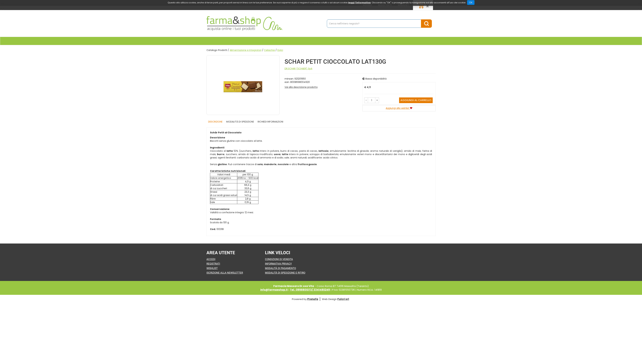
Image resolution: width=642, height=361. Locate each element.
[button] (366, 100)
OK (470, 2)
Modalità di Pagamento (280, 268)
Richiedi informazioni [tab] (270, 121)
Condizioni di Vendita (279, 259)
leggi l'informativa (359, 2)
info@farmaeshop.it (274, 289)
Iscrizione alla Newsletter (224, 272)
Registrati (213, 263)
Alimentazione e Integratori (245, 50)
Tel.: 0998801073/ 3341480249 (310, 289)
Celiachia (269, 50)
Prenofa (312, 299)
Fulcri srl (343, 299)
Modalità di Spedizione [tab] (240, 121)
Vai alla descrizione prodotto (301, 87)
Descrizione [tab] (215, 121)
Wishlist (212, 268)
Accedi (210, 259)
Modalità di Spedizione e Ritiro (285, 272)
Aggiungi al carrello (415, 100)
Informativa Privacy (278, 263)
